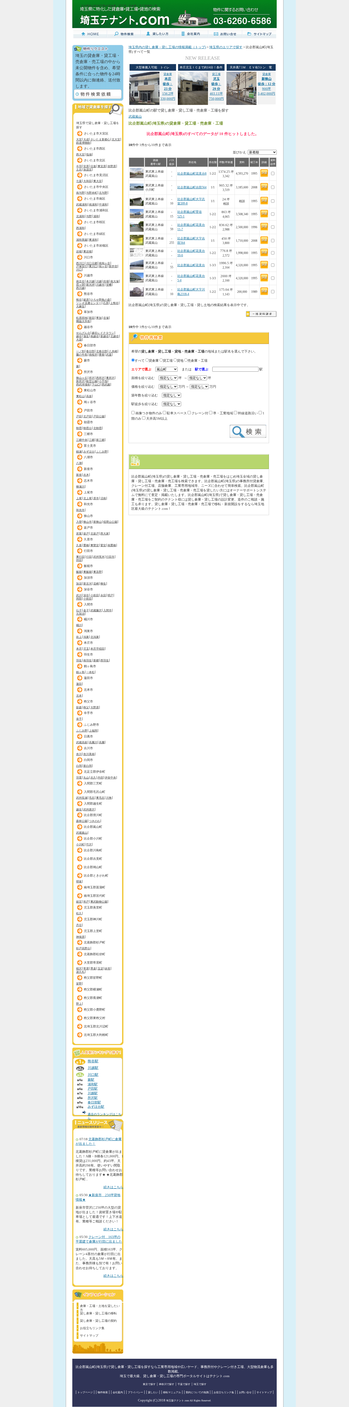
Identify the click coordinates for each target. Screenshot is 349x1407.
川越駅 (93, 1068)
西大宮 (80, 154)
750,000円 (216, 99)
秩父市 (88, 701)
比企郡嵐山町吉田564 (191, 187)
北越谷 (114, 336)
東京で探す (149, 1384)
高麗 (101, 742)
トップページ (85, 1392)
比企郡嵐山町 (93, 827)
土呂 (79, 169)
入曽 (79, 521)
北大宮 (116, 139)
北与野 (103, 192)
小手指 (103, 381)
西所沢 (100, 377)
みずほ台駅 (96, 1107)
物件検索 (103, 1392)
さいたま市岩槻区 (96, 245)
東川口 (93, 266)
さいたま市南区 (94, 198)
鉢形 (107, 968)
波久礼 (80, 971)
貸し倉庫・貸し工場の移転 (98, 1313)
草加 (99, 317)
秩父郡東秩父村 (94, 1018)
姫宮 (79, 901)
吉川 (79, 754)
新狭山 (97, 521)
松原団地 (81, 317)
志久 (93, 777)
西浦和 (80, 227)
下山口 (96, 384)
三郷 (92, 439)
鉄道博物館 (83, 142)
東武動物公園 (98, 901)
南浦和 (93, 204)
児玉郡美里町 (93, 907)
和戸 (86, 901)
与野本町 (91, 192)
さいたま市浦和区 (96, 210)
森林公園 (81, 820)
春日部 (90, 351)
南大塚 (114, 281)
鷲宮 (103, 545)
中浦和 (103, 204)
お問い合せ (245, 1392)
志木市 (88, 480)
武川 (79, 595)
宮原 (86, 166)
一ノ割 (80, 351)
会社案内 (118, 1392)
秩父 (86, 707)
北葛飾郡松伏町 (94, 954)
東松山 (80, 396)
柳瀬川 (80, 486)
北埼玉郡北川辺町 (96, 1026)
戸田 (79, 416)
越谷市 (88, 327)
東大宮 (97, 181)
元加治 (80, 613)
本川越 (90, 281)
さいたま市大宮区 (96, 133)
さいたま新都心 (100, 139)
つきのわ (94, 820)
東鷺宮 (94, 545)
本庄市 (88, 643)
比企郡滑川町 (93, 815)
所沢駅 (93, 1098)
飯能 (79, 571)
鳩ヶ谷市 (90, 402)
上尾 (79, 498)
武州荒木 (98, 556)
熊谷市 (88, 294)
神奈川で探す (166, 1384)
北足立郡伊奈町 (94, 771)
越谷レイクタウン (103, 332)
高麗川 (93, 742)
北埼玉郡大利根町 (96, 1035)
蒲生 (86, 336)
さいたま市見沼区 (96, 175)
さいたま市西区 (94, 148)
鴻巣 (86, 636)
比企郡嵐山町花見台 (191, 265)
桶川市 (88, 619)
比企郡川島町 (93, 850)
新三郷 (100, 439)
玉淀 (100, 968)
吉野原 (112, 166)
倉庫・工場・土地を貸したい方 (100, 1306)
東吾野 (97, 571)
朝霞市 (88, 422)
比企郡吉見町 (93, 858)
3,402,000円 (266, 93)
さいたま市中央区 (96, 187)
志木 (86, 474)
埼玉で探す (200, 1384)
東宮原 (102, 166)
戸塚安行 (81, 266)
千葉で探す (184, 1384)
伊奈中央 (110, 777)
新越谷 (104, 336)
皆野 (79, 983)
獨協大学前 (83, 321)
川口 (79, 269)
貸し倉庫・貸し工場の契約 (98, 1321)
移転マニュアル (172, 1392)
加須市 (88, 577)
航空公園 (91, 381)
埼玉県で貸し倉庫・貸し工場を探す (97, 124)
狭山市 (88, 516)
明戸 (110, 595)
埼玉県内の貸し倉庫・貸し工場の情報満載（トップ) (167, 47)
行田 (89, 556)
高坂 (89, 396)
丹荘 (79, 925)
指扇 (89, 154)
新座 (79, 474)
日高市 (88, 736)
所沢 (92, 377)
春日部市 (90, 345)
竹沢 (89, 844)
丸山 (86, 777)
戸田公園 (98, 416)
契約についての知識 (197, 1392)
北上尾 (87, 498)
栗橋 (86, 545)
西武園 (106, 384)
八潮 (79, 463)
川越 (99, 281)
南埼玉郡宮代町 (94, 895)
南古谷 (80, 281)
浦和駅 (93, 1084)
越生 (79, 809)
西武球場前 (83, 384)
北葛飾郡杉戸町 (94, 942)
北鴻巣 (94, 636)
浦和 (96, 216)
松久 (79, 913)
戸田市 (88, 410)
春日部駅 (94, 1102)
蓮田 (79, 683)
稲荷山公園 (110, 521)
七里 (79, 181)
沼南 (103, 498)
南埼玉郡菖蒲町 (94, 887)
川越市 (88, 275)
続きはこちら (113, 1187)
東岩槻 (87, 251)
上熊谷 (114, 303)
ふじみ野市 (91, 724)
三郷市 (88, 434)
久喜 (79, 545)
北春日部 (101, 351)
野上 (79, 1003)
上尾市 (88, 492)
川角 (109, 797)
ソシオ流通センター (88, 303)
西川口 (80, 263)
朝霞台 (87, 428)
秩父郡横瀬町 (93, 989)
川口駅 (93, 1075)
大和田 (87, 181)
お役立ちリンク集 (92, 1328)
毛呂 (92, 797)
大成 (86, 139)
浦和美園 (81, 239)
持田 (79, 560)
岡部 (79, 598)
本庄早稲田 (97, 648)
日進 (93, 166)
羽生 (79, 660)
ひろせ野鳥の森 (100, 299)
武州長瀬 (81, 797)
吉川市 (88, 748)
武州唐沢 (89, 809)
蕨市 (87, 360)
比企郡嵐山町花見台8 (191, 173)
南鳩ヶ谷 (104, 263)
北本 (79, 695)
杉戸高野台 (83, 948)
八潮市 (88, 457)
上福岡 (93, 730)
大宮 (79, 139)
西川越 (80, 287)
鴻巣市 (88, 631)
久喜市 (88, 539)
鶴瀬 (79, 451)
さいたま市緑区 (94, 234)
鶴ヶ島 (80, 672)
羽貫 (79, 777)
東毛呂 (100, 797)
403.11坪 (216, 83)
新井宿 (113, 266)
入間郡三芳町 (93, 783)
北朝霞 (97, 428)
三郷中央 (81, 439)
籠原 (86, 299)
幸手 (79, 718)
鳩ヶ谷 (103, 266)
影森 (79, 707)
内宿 (100, 777)
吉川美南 (89, 754)
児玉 (86, 648)
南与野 (80, 192)
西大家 (104, 533)
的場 (106, 281)
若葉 (79, 533)
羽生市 (88, 654)
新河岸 (90, 284)
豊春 (101, 354)
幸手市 (88, 713)
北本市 (88, 690)
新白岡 (87, 765)
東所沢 (110, 377)
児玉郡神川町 (93, 919)
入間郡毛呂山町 (94, 792)
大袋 (79, 339)
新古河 (87, 583)
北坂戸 (94, 533)
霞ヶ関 (80, 284)
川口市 (88, 257)
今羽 (79, 166)
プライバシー (135, 1392)
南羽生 (87, 660)
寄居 (86, 968)
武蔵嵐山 (81, 832)
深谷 (86, 595)
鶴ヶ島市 (90, 666)
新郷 (96, 660)
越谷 (79, 336)
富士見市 (90, 445)
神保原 (80, 936)
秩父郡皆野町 (93, 977)
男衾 (93, 968)
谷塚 (106, 317)
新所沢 (80, 381)
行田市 (88, 551)
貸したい (153, 1392)
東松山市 (90, 390)
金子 (86, 610)
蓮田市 (88, 678)
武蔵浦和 (81, 204)
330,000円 (167, 99)
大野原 (94, 707)
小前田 (94, 595)
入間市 (88, 604)
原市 (96, 498)
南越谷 (94, 336)
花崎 (96, 583)
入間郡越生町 (93, 803)
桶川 (79, 625)
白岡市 (88, 760)
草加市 (88, 312)
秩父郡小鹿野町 (94, 1009)
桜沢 (79, 968)
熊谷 (79, 299)
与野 (89, 216)
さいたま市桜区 (94, 222)
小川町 (80, 844)
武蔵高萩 (81, 742)
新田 (92, 317)
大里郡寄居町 (93, 962)
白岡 (79, 765)
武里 (109, 354)
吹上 (79, 636)
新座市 (88, 469)
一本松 (90, 672)
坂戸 (86, 533)
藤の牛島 (81, 354)
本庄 (79, 648)
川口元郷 (91, 263)
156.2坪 (167, 83)
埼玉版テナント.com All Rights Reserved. (188, 1400)
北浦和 (80, 216)
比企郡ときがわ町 (96, 875)
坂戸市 (88, 527)
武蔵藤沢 (96, 610)
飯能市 (88, 566)
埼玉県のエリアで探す (225, 47)
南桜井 (93, 354)
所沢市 (88, 372)
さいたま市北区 (94, 160)
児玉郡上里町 (93, 931)
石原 (106, 303)
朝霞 (79, 428)
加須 (79, 583)
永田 (103, 595)
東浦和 (93, 239)
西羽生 (104, 660)
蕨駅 (91, 1080)
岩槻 (79, 251)
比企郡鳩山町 (93, 867)
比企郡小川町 (93, 838)
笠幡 (109, 284)
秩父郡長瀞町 (93, 998)
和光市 (88, 504)
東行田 (80, 556)
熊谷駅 (93, 1061)
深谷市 (88, 589)
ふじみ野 (101, 451)
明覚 (79, 881)
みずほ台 (89, 451)
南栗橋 (112, 545)
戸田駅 (93, 1088)
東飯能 (87, 571)
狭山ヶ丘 (81, 377)
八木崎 (113, 351)
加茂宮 (87, 169)
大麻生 (80, 306)
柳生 (103, 583)
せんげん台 (83, 332)
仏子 (79, 610)
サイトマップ (89, 1335)
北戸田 (87, 416)
